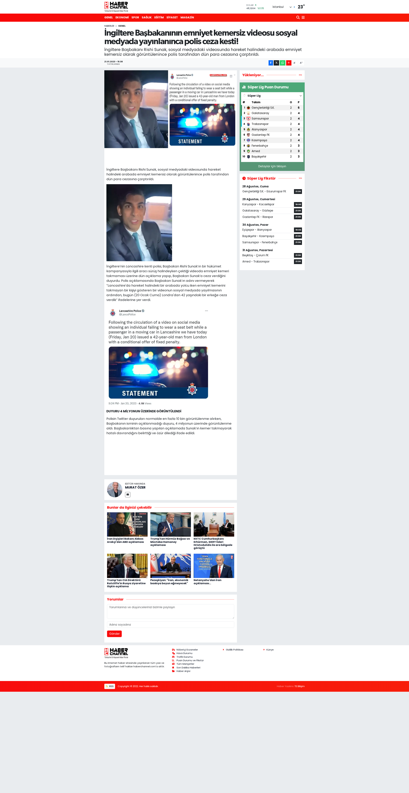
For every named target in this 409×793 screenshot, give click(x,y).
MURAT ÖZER (135, 487)
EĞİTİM (159, 17)
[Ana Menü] (302, 17)
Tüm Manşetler (185, 664)
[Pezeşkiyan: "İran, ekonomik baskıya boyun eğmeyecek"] (170, 565)
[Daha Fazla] (288, 62)
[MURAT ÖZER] (114, 489)
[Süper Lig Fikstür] (300, 178)
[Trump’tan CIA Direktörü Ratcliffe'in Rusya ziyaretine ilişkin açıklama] (127, 565)
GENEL (108, 17)
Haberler (109, 25)
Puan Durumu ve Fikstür (190, 660)
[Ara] (298, 17)
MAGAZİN (187, 17)
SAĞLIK (147, 17)
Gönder (114, 634)
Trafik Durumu (185, 656)
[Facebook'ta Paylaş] (271, 62)
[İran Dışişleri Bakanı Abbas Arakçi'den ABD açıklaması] (127, 524)
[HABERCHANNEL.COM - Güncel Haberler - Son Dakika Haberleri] (116, 7)
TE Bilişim (299, 686)
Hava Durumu (184, 653)
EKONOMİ (122, 17)
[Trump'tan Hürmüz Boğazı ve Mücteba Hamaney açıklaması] (170, 524)
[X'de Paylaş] (276, 62)
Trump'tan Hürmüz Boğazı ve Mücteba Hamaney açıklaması (170, 542)
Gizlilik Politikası (234, 649)
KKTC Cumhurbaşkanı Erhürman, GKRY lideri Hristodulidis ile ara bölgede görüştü (213, 543)
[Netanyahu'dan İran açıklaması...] (214, 565)
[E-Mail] (127, 494)
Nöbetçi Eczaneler (187, 649)
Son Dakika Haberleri (188, 667)
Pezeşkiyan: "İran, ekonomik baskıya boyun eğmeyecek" (169, 581)
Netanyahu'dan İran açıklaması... (207, 581)
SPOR (135, 17)
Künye (270, 649)
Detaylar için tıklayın (272, 166)
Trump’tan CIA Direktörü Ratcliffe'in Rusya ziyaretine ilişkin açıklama (126, 583)
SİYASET (172, 17)
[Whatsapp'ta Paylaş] (282, 62)
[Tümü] (300, 75)
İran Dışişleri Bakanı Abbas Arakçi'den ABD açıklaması (125, 540)
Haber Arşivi (183, 671)
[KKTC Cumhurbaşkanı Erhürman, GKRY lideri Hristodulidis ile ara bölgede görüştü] (214, 524)
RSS (111, 686)
